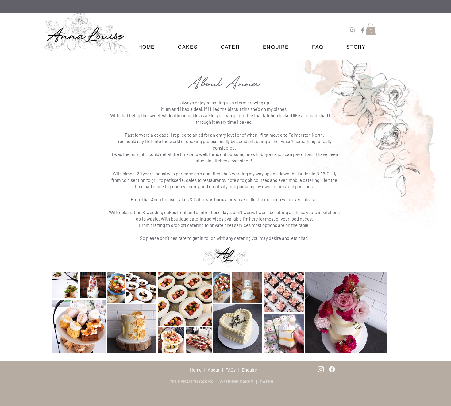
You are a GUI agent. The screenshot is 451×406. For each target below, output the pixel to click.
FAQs (231, 370)
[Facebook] (363, 30)
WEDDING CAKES (236, 381)
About (213, 370)
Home (196, 370)
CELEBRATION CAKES (191, 381)
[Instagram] (352, 30)
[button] (370, 29)
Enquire (249, 370)
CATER (266, 381)
